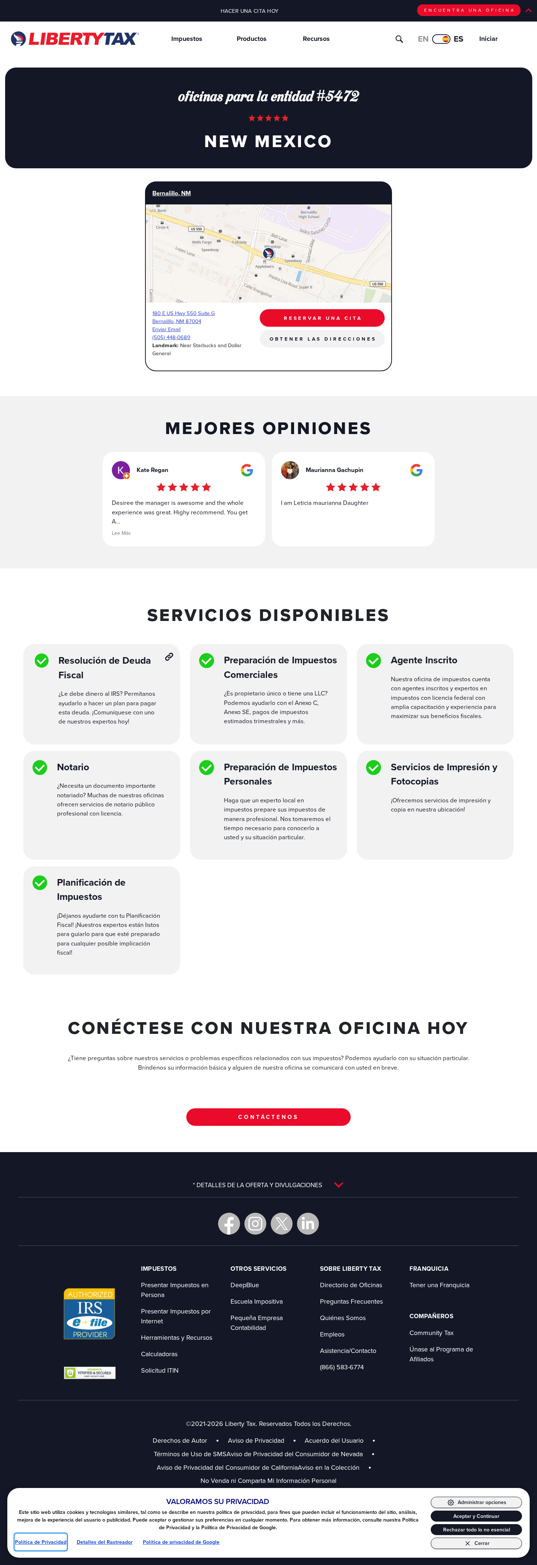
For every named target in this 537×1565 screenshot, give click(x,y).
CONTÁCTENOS (268, 1117)
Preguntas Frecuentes (351, 1301)
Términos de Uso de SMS (190, 1453)
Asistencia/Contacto (348, 1350)
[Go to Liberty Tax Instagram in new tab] (255, 1224)
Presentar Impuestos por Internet (176, 1316)
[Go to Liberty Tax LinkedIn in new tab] (308, 1224)
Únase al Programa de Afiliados (441, 1354)
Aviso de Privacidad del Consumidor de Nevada (300, 1453)
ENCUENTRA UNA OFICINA (469, 10)
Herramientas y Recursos (176, 1337)
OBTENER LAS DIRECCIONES (323, 338)
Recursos (316, 38)
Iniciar (488, 38)
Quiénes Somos (343, 1317)
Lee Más (121, 533)
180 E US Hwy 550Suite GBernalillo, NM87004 (183, 317)
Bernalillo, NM (171, 193)
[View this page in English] (441, 39)
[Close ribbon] (528, 10)
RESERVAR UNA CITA (323, 318)
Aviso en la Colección (335, 1467)
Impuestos (186, 38)
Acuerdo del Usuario (334, 1440)
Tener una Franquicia (439, 1284)
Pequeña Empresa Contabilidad (257, 1322)
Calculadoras (159, 1353)
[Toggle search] (399, 39)
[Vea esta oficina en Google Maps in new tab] (247, 470)
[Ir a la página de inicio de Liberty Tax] (74, 38)
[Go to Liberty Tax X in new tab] (282, 1224)
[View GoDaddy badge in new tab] (89, 1372)
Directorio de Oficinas (351, 1284)
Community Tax (432, 1332)
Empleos (332, 1334)
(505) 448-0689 (171, 337)
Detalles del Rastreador (105, 1542)
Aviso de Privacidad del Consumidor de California (227, 1467)
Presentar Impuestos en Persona (175, 1289)
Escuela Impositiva (257, 1301)
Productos (252, 38)
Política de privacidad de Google (181, 1542)
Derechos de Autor (180, 1440)
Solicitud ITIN (160, 1370)
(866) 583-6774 (342, 1367)
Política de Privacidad (40, 1542)
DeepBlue (245, 1284)
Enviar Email (166, 329)
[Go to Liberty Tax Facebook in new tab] (229, 1224)
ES (459, 39)
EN (423, 39)
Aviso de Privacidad (256, 1440)
